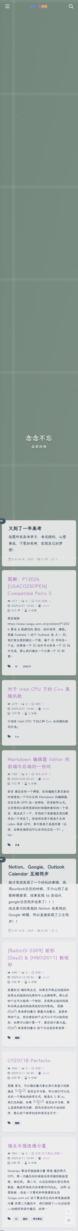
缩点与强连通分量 (27, 1146)
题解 (45, 601)
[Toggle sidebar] (7, 6)
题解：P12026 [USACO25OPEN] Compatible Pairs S (29, 586)
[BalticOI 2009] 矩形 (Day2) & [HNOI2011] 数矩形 (38, 957)
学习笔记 (47, 1153)
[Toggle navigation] (71, 6)
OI (16, 666)
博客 (38, 774)
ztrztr (46, 605)
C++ (17, 736)
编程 (38, 704)
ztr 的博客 (39, 6)
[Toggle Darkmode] (69, 1211)
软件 (45, 774)
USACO (27, 666)
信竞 (38, 601)
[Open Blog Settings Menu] (69, 1220)
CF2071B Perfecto (29, 1060)
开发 (17, 845)
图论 (25, 1219)
